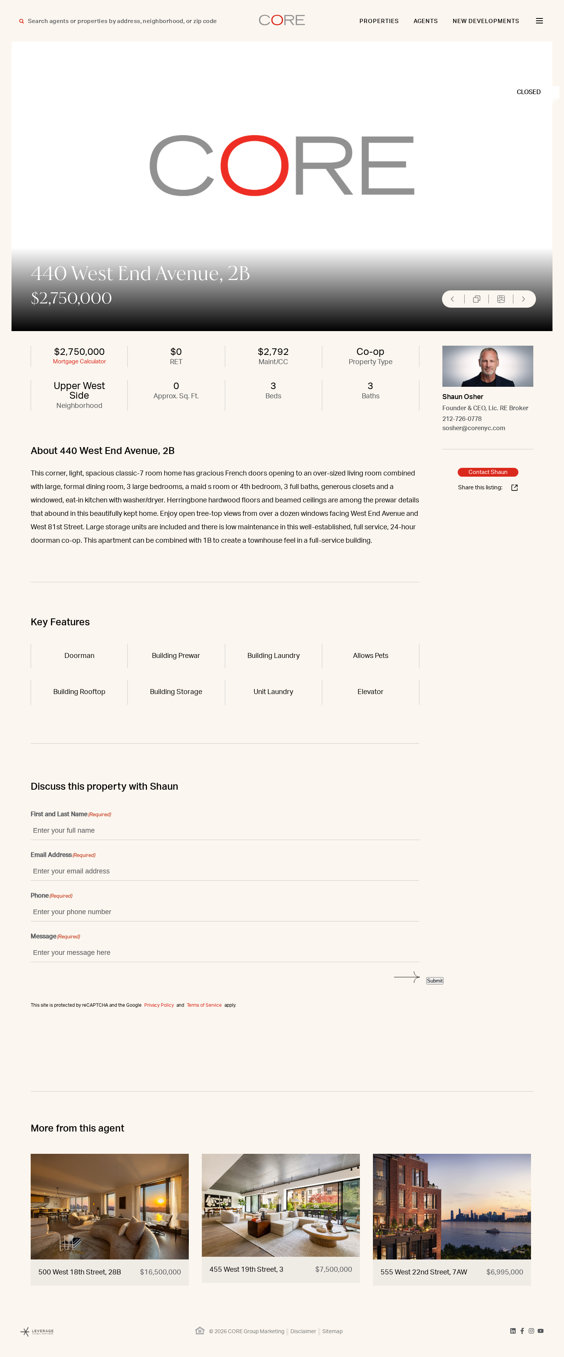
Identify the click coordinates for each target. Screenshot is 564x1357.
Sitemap (332, 1331)
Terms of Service (204, 1005)
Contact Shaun (488, 472)
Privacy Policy (159, 1005)
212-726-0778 (462, 419)
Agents (426, 21)
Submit (435, 981)
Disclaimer (303, 1331)
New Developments (486, 21)
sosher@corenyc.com (473, 428)
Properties (379, 21)
